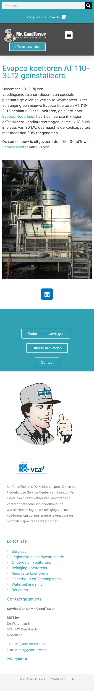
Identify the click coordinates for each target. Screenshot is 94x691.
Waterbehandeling (27, 584)
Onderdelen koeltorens (31, 562)
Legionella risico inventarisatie (38, 557)
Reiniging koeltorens (29, 568)
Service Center (15, 147)
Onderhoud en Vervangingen (36, 578)
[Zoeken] (88, 5)
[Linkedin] (47, 294)
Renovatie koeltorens (30, 573)
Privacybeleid (17, 659)
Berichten (20, 589)
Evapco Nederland (18, 116)
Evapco (62, 492)
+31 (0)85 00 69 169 (29, 644)
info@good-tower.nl (32, 650)
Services (19, 551)
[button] (69, 35)
